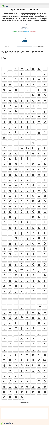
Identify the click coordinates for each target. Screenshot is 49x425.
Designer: (23, 28)
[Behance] (12, 423)
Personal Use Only (27, 29)
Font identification (38, 6)
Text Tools (43, 6)
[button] (47, 6)
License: (22, 29)
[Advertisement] (24, 413)
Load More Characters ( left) (24, 402)
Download (15, 31)
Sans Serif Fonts (25, 41)
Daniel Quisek (27, 28)
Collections (33, 6)
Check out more (21, 31)
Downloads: (24, 27)
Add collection (27, 31)
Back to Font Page (33, 31)
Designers (30, 6)
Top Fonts (27, 423)
